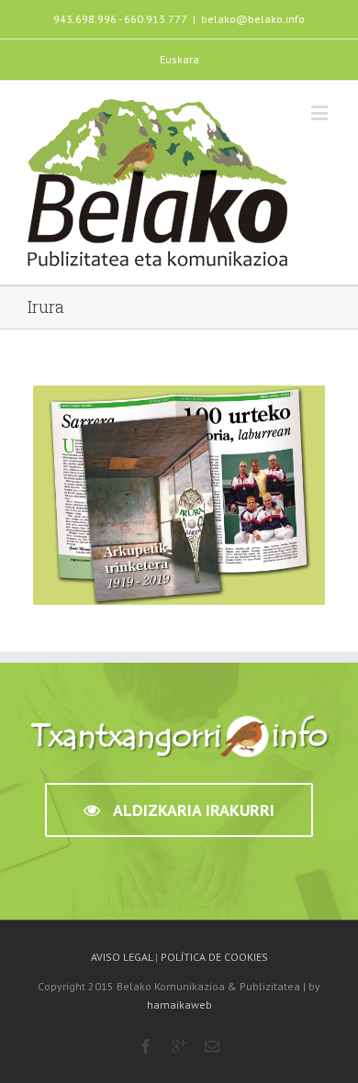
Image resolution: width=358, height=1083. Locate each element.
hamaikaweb (179, 1004)
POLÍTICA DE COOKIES (214, 957)
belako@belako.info (253, 19)
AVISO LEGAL (121, 957)
